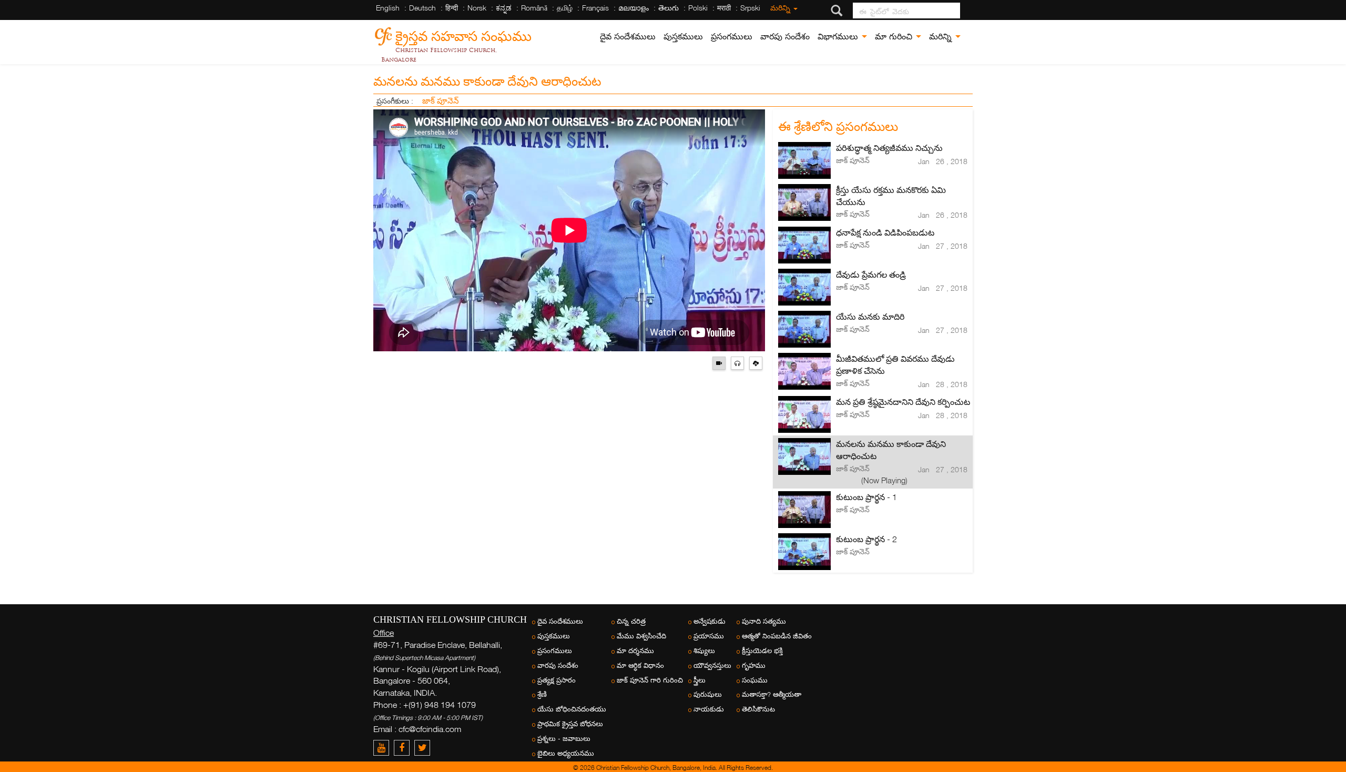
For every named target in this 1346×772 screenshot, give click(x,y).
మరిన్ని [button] (941, 36)
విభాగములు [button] (839, 36)
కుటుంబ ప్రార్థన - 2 (866, 539)
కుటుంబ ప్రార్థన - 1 (866, 497)
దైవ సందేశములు (628, 36)
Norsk (476, 7)
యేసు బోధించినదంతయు (571, 709)
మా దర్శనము (635, 651)
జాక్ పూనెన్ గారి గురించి (650, 680)
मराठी (724, 7)
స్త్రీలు (700, 680)
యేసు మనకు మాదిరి (870, 316)
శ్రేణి (542, 694)
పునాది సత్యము (764, 621)
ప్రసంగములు (731, 36)
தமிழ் (565, 7)
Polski (698, 7)
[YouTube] (383, 747)
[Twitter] (423, 747)
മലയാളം (633, 7)
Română (534, 7)
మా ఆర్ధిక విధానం (640, 665)
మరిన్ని (781, 7)
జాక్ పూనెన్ (440, 100)
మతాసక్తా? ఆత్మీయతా (771, 694)
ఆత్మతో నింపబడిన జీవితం (777, 636)
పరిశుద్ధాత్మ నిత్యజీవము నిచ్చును (889, 148)
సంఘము (755, 680)
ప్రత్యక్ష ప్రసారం (556, 680)
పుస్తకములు (683, 36)
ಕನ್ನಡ (504, 7)
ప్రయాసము (709, 636)
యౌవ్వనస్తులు (712, 665)
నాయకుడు (709, 709)
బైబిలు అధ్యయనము (565, 753)
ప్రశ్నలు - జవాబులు (563, 739)
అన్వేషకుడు (710, 621)
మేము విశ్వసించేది (641, 636)
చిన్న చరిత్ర (631, 621)
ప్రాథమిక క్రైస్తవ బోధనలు (570, 724)
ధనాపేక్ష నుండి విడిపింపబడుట (885, 232)
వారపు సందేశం (785, 36)
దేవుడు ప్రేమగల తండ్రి (871, 274)
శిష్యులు (704, 651)
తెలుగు (668, 7)
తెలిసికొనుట (758, 709)
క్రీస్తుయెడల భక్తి (762, 651)
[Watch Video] (721, 362)
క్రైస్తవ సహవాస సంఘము (463, 34)
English (388, 7)
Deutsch (422, 7)
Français (595, 7)
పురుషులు (708, 694)
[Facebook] (404, 747)
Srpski (750, 7)
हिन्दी (451, 7)
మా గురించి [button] (895, 36)
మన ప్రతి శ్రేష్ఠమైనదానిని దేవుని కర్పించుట (903, 402)
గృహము (754, 665)
